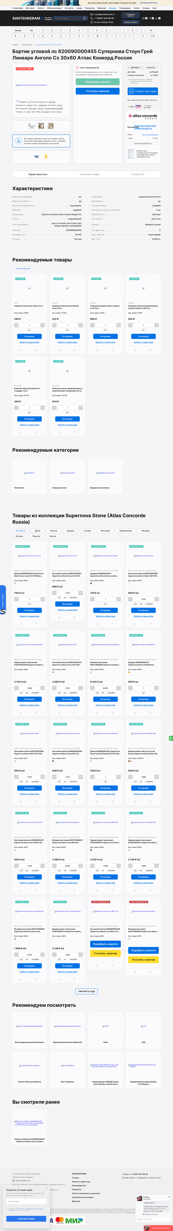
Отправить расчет (131, 15)
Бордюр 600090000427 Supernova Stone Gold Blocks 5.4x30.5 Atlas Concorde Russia (142, 663)
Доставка (30, 8)
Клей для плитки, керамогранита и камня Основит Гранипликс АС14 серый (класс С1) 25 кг (67, 389)
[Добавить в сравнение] (21, 350)
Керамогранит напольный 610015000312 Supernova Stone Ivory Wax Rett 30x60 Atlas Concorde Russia (142, 841)
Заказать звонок (130, 22)
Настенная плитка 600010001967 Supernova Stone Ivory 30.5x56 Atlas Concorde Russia (66, 574)
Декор (38, 531)
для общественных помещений (53, 108)
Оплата (40, 8)
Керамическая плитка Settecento (67, 1042)
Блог (155, 8)
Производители (79, 1185)
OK (46, 157)
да (29, 102)
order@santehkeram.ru (104, 14)
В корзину (29, 336)
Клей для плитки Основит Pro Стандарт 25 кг (27, 389)
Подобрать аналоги (97, 81)
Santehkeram (26, 18)
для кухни (40, 108)
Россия (59, 112)
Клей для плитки (59, 488)
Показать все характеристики (142, 143)
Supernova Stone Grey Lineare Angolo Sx (145, 127)
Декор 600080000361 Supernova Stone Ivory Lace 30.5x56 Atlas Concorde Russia (29, 574)
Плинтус (53, 531)
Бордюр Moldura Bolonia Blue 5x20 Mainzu (143, 1083)
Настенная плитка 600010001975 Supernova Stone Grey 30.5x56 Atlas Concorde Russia (66, 663)
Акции (79, 8)
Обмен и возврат (54, 8)
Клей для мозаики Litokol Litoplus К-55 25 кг (105, 307)
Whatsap (171, 738)
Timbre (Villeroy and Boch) (29, 1082)
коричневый (45, 112)
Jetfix (105, 1042)
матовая (29, 105)
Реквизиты (76, 1189)
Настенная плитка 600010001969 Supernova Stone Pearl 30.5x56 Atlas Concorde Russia (29, 752)
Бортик (53, 536)
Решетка (36, 536)
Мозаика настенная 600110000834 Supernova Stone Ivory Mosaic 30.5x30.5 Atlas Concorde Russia (142, 930)
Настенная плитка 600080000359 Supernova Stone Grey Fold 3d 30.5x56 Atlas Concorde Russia (67, 752)
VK (36, 157)
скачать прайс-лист (23, 1181)
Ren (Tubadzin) (67, 1082)
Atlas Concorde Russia (150, 134)
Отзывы (146, 8)
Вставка (19, 536)
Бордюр (70, 531)
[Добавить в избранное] (37, 350)
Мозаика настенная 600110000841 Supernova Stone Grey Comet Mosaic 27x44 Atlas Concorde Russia (29, 930)
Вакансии (102, 8)
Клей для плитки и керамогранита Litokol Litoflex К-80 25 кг (143, 307)
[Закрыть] (47, 1187)
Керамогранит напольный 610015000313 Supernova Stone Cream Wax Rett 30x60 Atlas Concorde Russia (66, 930)
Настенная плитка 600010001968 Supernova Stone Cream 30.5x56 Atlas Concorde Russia (143, 574)
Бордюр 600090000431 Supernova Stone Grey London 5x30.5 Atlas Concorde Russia (103, 574)
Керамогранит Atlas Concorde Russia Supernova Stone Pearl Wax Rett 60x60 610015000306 (143, 752)
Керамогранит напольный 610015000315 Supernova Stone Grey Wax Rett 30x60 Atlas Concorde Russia (104, 841)
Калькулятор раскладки (82, 1197)
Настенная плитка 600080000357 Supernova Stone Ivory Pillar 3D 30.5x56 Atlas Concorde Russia (29, 841)
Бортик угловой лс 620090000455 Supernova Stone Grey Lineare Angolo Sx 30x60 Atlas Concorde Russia (29, 1140)
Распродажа (125, 8)
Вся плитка (20, 531)
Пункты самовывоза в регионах (86, 1193)
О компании (17, 8)
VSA (143, 1042)
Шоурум (112, 8)
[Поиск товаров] (84, 18)
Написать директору (81, 1182)
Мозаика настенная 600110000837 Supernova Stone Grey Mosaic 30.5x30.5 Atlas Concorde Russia (67, 841)
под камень (52, 102)
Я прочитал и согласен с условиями (26, 1209)
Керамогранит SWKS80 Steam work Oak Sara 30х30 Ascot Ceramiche (105, 1083)
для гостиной (32, 108)
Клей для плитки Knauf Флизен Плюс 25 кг (65, 307)
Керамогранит (27, 45)
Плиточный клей (23, 268)
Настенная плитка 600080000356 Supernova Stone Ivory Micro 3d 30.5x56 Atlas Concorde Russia (105, 930)
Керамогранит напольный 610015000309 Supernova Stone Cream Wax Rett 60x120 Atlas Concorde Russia (28, 663)
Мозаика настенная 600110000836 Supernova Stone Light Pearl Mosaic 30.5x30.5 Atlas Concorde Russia (105, 663)
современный (42, 105)
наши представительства (149, 3)
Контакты (69, 8)
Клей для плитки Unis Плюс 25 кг (28, 306)
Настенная (105, 531)
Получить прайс (26, 1219)
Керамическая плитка (99, 488)
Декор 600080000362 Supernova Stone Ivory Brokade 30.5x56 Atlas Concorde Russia (105, 752)
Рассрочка (90, 8)
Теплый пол (19, 488)
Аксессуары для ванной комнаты (29, 1042)
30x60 (28, 112)
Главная (15, 45)
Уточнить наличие (97, 91)
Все (31, 30)
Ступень (87, 531)
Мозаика (145, 531)
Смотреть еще (86, 991)
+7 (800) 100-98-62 (104, 18)
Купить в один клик (29, 342)
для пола (59, 105)
